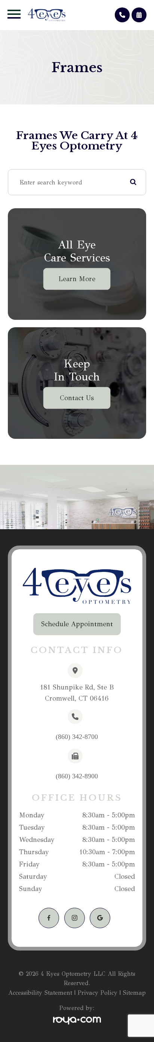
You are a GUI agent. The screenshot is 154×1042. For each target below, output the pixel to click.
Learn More (77, 279)
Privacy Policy (97, 992)
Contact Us (77, 398)
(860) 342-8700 (77, 736)
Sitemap (134, 992)
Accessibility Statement (40, 992)
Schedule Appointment (77, 624)
